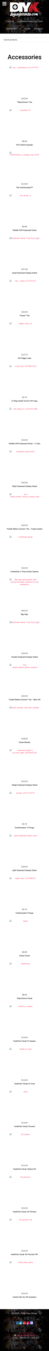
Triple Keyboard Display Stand (24, 486)
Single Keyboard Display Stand (24, 785)
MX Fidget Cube (24, 358)
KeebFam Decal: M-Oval (24, 1083)
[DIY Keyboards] (24, 9)
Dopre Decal (24, 955)
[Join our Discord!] (31, 1322)
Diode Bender (24, 742)
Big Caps (24, 614)
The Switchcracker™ (24, 187)
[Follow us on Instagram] (28, 1322)
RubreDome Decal (24, 998)
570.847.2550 (26, 1333)
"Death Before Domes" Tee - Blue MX (24, 699)
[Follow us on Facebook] (17, 1322)
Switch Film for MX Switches (24, 1297)
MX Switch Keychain (24, 145)
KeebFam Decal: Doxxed (24, 1126)
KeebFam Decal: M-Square (24, 1041)
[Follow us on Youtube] (24, 1322)
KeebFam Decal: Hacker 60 (24, 1169)
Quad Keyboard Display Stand (24, 273)
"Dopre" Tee (24, 315)
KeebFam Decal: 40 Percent (24, 1211)
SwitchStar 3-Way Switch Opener (24, 571)
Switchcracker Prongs (24, 913)
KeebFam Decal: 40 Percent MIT (24, 1254)
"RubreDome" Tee (24, 102)
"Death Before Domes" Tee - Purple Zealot (24, 529)
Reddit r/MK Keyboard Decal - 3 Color (24, 443)
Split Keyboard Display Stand (24, 870)
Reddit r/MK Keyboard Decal (24, 230)
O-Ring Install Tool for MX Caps (24, 401)
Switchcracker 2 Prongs (24, 827)
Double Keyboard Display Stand (24, 657)
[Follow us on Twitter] (21, 1322)
